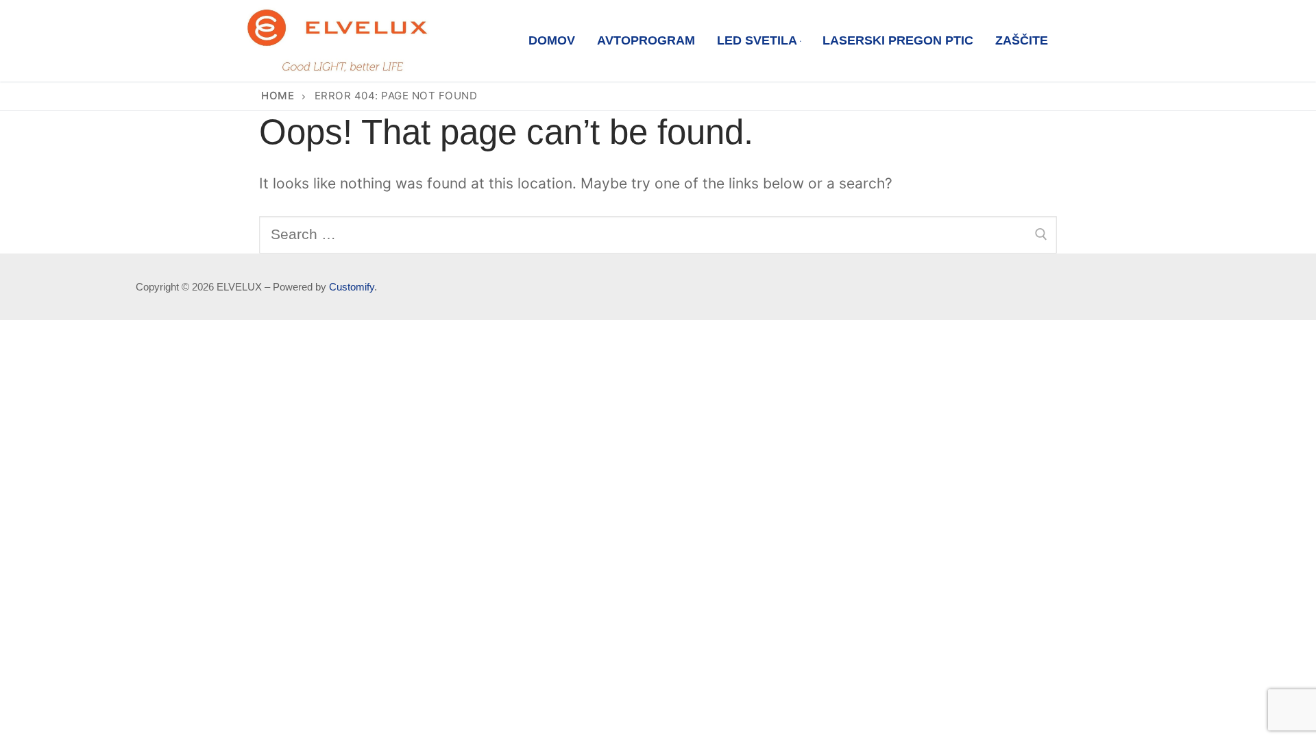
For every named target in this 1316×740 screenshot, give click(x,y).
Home (277, 95)
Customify (351, 287)
